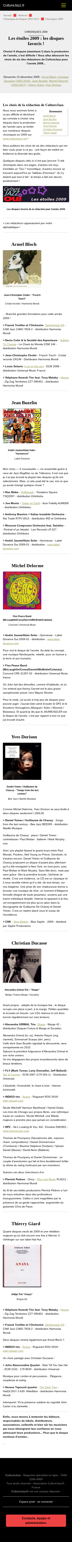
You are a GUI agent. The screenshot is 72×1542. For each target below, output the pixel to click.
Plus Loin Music (46, 1179)
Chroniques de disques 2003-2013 (21, 19)
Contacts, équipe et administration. (36, 1520)
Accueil (7, 15)
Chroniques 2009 (54, 19)
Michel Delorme (51, 122)
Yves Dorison (53, 84)
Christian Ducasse (52, 129)
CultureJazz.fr (13, 5)
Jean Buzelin (40, 80)
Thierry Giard (36, 84)
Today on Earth (31, 503)
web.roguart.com (13, 1100)
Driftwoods (27, 492)
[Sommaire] (4, 244)
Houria (64, 377)
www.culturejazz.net (15, 138)
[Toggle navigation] (63, 5)
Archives (22, 15)
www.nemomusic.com (16, 1130)
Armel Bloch (49, 76)
